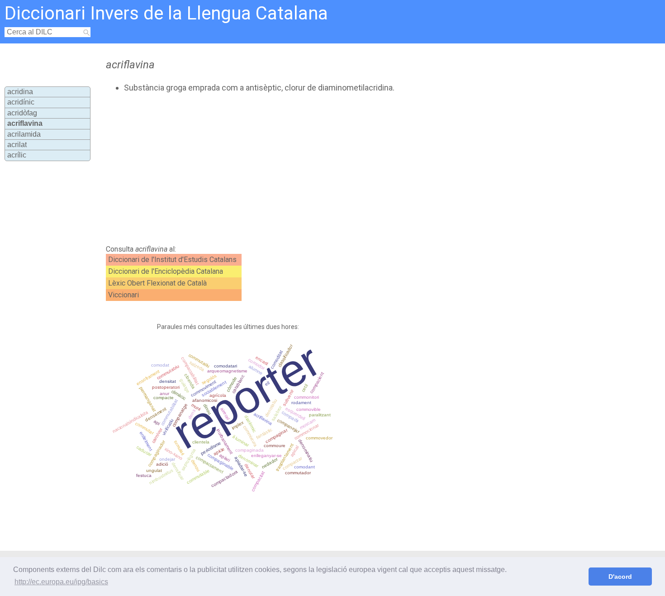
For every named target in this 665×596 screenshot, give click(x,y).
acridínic (20, 102)
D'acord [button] (620, 576)
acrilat (17, 144)
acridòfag (22, 113)
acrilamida (24, 134)
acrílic (16, 155)
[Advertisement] (294, 168)
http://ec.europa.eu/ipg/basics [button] (61, 582)
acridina (20, 91)
